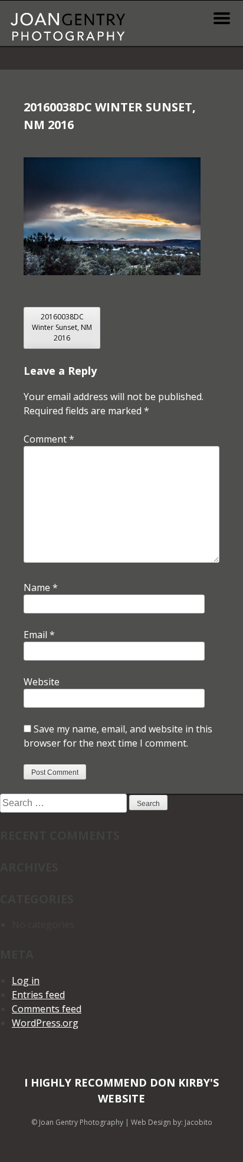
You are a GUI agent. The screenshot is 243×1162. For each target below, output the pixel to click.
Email (39, 634)
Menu (221, 18)
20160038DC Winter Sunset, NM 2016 (62, 327)
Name (41, 587)
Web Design (151, 1122)
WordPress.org (45, 1022)
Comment (49, 439)
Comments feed (46, 1008)
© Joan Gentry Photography (77, 1122)
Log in (26, 980)
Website (42, 681)
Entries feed (38, 994)
